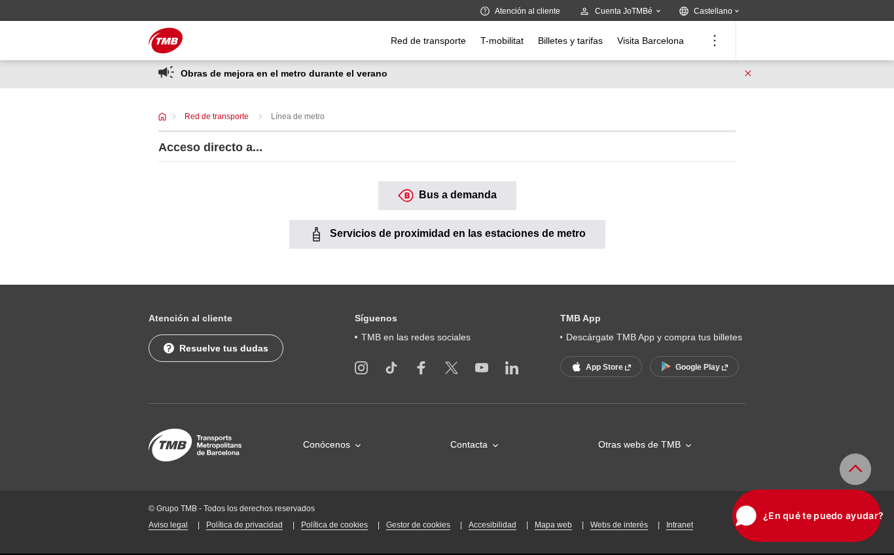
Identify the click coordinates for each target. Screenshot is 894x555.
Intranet (679, 524)
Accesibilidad (492, 524)
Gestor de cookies (418, 524)
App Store (605, 367)
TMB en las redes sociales (416, 337)
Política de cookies (334, 524)
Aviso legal (168, 524)
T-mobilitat (502, 40)
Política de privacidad (244, 524)
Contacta (469, 444)
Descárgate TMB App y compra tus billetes (654, 337)
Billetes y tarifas (570, 40)
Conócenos (326, 444)
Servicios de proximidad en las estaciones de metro (456, 233)
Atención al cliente (527, 11)
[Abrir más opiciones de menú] (715, 40)
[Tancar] (748, 73)
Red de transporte (428, 40)
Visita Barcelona (650, 40)
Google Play (698, 367)
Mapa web (553, 524)
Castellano (719, 11)
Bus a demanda (456, 194)
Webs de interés (619, 524)
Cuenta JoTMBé (624, 11)
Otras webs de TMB (639, 444)
